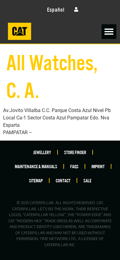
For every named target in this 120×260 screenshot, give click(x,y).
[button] (109, 31)
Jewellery (42, 152)
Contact (63, 180)
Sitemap (36, 180)
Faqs (74, 166)
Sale (87, 180)
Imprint (98, 166)
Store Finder (75, 152)
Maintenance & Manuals (36, 166)
